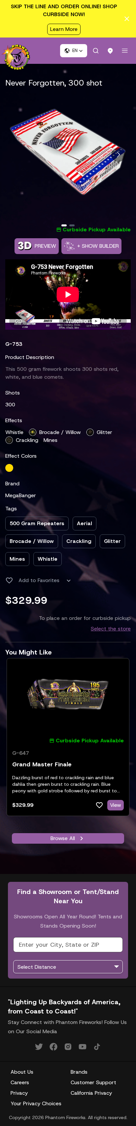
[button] (73, 50)
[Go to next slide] (118, 155)
